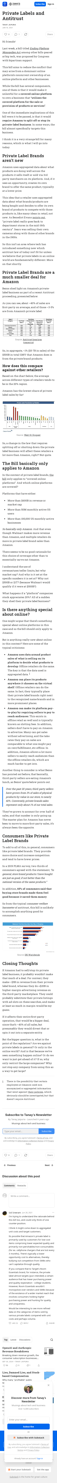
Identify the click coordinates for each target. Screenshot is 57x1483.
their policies (35, 1091)
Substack (14, 1476)
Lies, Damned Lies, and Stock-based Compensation (21, 1374)
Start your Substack (21, 1469)
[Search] (52, 1340)
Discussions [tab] (24, 1339)
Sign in (51, 4)
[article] (28, 1356)
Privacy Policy (33, 1450)
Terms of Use (42, 1138)
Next (47, 1165)
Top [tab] (5, 1339)
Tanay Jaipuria (9, 25)
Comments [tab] (9, 1185)
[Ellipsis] (53, 1212)
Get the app (43, 1469)
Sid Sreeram (15, 1212)
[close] (48, 1385)
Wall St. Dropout (32, 435)
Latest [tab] (13, 1339)
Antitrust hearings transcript (32, 341)
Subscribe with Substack (30, 1437)
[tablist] (15, 1186)
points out (38, 217)
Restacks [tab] (21, 1185)
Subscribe (40, 4)
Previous (11, 1165)
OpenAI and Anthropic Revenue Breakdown (16, 1349)
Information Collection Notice (30, 1140)
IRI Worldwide (32, 954)
